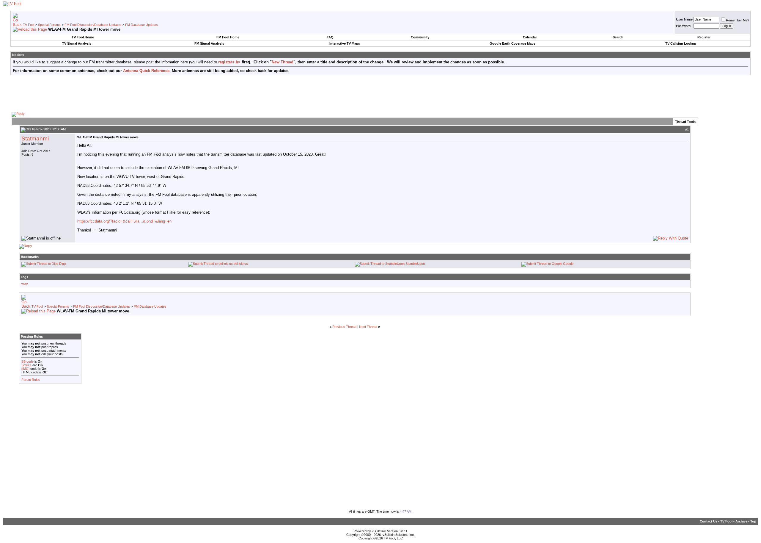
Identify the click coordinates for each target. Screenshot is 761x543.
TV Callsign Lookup (680, 43)
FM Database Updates (141, 24)
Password (683, 26)
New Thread (282, 62)
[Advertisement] (380, 93)
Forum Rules (30, 379)
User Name (684, 19)
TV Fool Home (83, 37)
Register (703, 37)
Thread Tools (685, 121)
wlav (24, 284)
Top (753, 521)
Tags (24, 277)
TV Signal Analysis (76, 43)
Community (420, 37)
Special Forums (49, 24)
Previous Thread (344, 326)
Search (618, 37)
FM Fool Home (227, 37)
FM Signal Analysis (209, 43)
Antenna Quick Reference (146, 70)
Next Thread (368, 326)
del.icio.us (241, 263)
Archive (741, 521)
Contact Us (708, 521)
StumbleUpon (415, 263)
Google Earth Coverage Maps (512, 43)
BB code (27, 361)
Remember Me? (737, 20)
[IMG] (25, 368)
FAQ (330, 37)
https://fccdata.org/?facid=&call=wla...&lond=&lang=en (124, 221)
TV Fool (28, 24)
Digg (62, 263)
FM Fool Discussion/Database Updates (93, 24)
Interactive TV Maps (344, 43)
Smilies (26, 365)
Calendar (530, 37)
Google (568, 263)
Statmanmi (35, 138)
